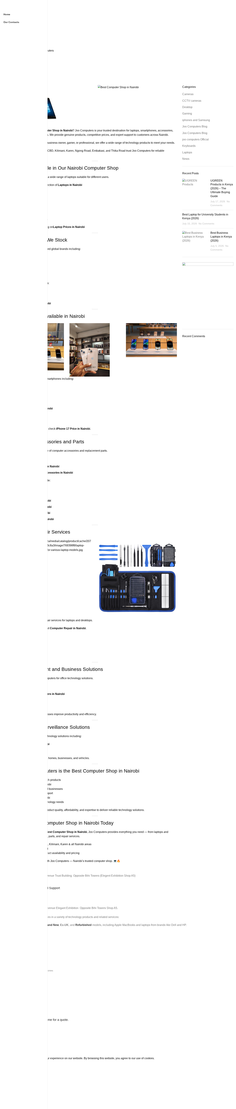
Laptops (17, 952)
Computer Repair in (63, 628)
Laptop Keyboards (23, 958)
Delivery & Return (22, 998)
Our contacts (20, 992)
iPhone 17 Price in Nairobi (73, 428)
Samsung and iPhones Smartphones (33, 970)
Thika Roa (117, 150)
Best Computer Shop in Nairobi (66, 831)
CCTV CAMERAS (22, 946)
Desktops (18, 964)
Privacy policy (20, 1004)
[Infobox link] (123, 884)
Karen (70, 150)
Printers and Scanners (25, 976)
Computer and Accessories (27, 982)
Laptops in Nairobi (70, 184)
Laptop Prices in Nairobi (69, 226)
